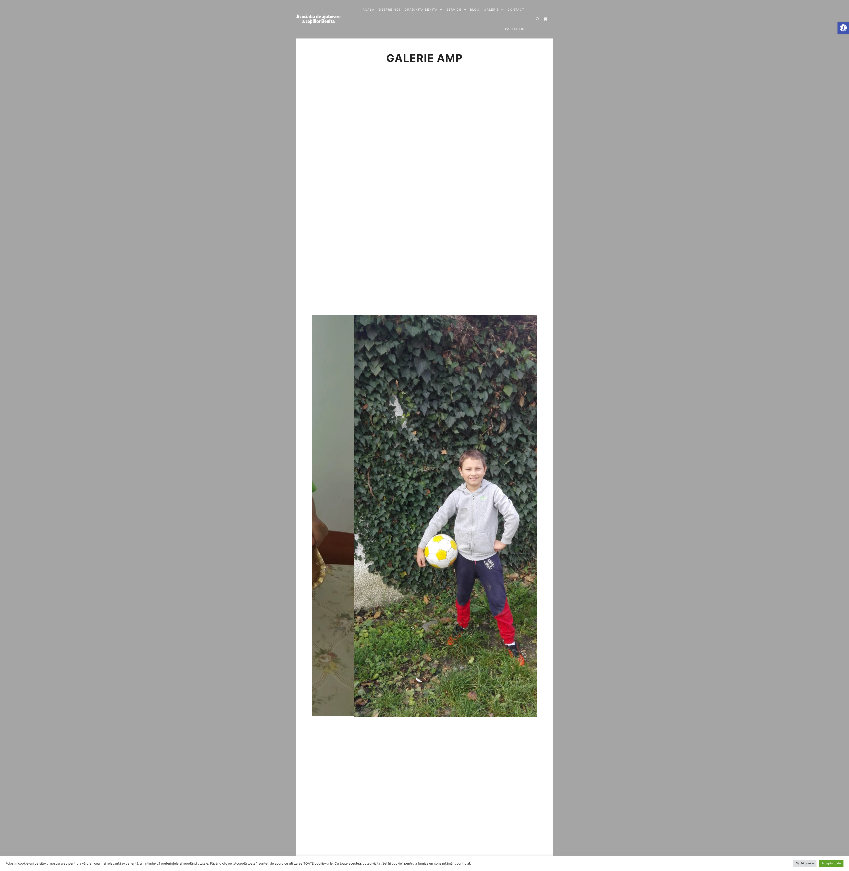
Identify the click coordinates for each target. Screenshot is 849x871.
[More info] (545, 19)
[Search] (537, 19)
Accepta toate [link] (831, 863)
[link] (843, 28)
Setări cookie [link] (805, 863)
